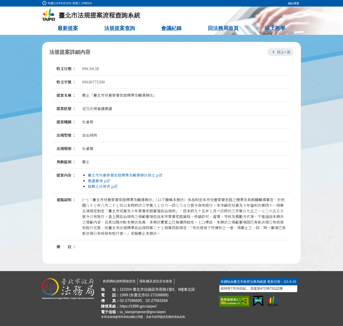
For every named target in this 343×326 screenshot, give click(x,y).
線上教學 (275, 28)
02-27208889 (156, 295)
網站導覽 (293, 3)
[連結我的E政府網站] (258, 301)
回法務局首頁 (223, 28)
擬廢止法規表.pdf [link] (102, 186)
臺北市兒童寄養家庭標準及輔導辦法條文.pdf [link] (125, 175)
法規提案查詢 (119, 28)
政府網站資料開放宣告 (119, 281)
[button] (280, 52)
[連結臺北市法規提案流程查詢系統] (91, 15)
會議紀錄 (171, 28)
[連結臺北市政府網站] (272, 302)
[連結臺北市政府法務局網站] (68, 289)
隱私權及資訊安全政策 (156, 281)
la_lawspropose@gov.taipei (143, 312)
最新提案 (68, 28)
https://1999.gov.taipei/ (138, 306)
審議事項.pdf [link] (99, 180)
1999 (124, 295)
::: (1, 3)
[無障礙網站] (234, 301)
